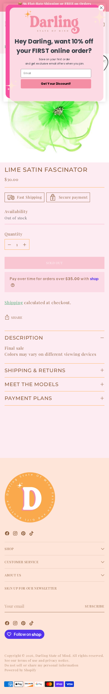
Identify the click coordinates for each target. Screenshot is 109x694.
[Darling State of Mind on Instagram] (16, 534)
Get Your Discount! (56, 83)
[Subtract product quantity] (9, 244)
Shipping (14, 302)
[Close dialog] (101, 8)
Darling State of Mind (52, 655)
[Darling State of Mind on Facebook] (8, 534)
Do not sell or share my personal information (42, 665)
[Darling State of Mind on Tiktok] (32, 534)
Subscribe (94, 606)
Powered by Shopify (20, 670)
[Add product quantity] (24, 244)
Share (16, 317)
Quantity (14, 234)
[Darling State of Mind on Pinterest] (24, 534)
